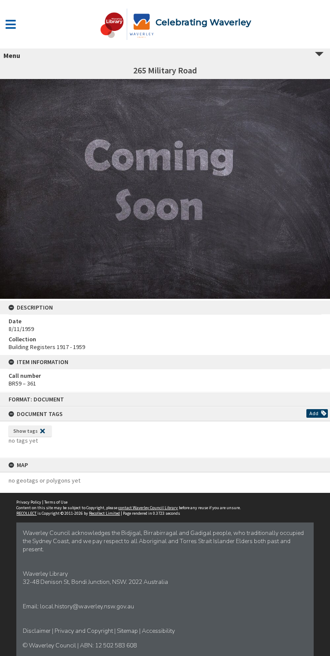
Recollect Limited (104, 513)
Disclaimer (37, 631)
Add (313, 413)
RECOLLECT (26, 513)
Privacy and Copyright (84, 631)
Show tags (25, 431)
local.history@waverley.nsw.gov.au (87, 606)
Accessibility (158, 631)
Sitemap (128, 631)
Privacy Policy (28, 502)
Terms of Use (55, 502)
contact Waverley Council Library (148, 507)
